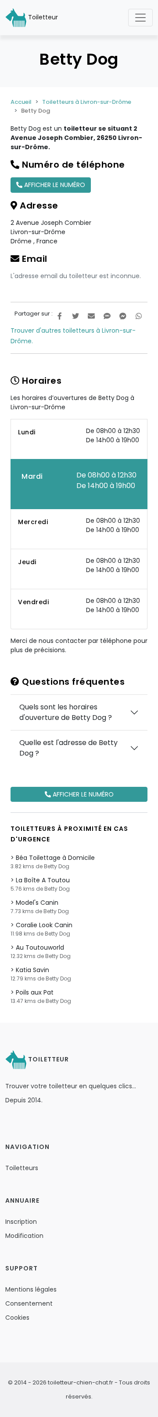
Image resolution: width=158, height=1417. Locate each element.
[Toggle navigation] (140, 17)
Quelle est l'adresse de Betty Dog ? (68, 748)
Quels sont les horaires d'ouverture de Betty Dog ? (65, 712)
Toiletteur (42, 17)
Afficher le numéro (53, 184)
